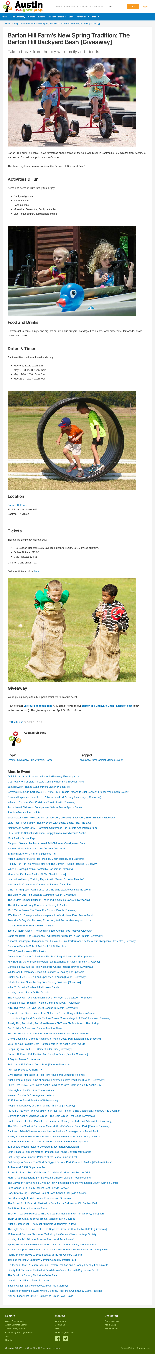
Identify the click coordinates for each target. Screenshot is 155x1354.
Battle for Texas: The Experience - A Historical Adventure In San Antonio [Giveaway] (55, 935)
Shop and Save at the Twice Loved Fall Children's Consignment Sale (46, 843)
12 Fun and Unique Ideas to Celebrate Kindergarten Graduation (43, 1146)
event (119, 760)
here (36, 571)
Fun (32, 760)
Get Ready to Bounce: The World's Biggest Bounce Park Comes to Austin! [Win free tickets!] (60, 1162)
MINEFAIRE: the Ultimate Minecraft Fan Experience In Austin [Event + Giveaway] (54, 961)
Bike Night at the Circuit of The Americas (31, 1090)
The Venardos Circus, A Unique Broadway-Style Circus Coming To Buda (48, 1033)
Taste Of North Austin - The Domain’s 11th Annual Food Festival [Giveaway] (50, 930)
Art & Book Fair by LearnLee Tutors (28, 1208)
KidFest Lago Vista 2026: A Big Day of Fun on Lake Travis (40, 1296)
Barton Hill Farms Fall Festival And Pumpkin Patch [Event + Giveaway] (48, 1054)
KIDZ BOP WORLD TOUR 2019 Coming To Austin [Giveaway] (43, 1008)
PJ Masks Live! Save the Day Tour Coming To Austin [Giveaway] (44, 982)
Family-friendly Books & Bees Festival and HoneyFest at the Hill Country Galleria (54, 1136)
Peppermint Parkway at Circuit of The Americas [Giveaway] (41, 1105)
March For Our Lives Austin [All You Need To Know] (37, 874)
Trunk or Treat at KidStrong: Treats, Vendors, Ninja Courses (41, 1218)
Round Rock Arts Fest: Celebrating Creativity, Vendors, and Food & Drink (49, 1172)
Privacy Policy (127, 1348)
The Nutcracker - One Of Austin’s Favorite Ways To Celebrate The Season (50, 997)
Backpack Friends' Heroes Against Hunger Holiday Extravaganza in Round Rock (53, 1131)
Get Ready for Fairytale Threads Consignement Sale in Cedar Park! (46, 781)
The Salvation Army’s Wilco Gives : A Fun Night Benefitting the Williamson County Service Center (63, 1182)
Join (133, 6)
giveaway (85, 760)
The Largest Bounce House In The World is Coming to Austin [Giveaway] (49, 900)
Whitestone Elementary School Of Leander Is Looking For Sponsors (46, 972)
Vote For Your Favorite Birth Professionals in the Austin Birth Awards (46, 1043)
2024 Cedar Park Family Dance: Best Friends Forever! (38, 1188)
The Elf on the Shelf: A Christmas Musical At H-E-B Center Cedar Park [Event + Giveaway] (59, 1126)
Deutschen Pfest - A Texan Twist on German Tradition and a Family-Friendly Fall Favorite (58, 1265)
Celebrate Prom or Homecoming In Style (30, 925)
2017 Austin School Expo (22, 838)
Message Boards (57, 16)
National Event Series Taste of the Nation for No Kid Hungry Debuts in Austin (51, 1013)
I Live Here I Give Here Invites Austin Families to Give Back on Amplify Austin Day (54, 1085)
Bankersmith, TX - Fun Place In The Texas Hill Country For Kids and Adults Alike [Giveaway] (60, 1121)
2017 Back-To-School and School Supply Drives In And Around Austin (47, 833)
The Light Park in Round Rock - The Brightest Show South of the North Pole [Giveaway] (57, 1229)
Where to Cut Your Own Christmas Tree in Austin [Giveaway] (42, 802)
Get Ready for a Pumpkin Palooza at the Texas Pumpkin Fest (42, 1157)
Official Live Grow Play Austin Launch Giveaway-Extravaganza (43, 776)
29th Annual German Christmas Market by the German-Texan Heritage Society (52, 1234)
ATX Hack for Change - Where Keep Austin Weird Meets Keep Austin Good (50, 915)
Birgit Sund (17, 722)
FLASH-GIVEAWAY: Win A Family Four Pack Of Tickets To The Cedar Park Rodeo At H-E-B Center (64, 1110)
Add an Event (111, 1328)
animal (102, 760)
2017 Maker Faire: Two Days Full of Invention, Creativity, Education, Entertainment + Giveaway (61, 817)
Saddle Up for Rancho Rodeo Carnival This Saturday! (38, 1285)
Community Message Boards (19, 1332)
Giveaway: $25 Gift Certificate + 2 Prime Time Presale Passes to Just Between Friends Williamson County (68, 792)
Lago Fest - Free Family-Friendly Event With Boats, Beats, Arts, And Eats (49, 822)
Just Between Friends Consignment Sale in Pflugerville (39, 786)
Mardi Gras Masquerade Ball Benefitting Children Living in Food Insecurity (49, 1177)
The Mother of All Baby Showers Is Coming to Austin (37, 905)
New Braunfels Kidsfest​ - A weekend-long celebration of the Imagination (48, 1141)
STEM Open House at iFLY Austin (27, 951)
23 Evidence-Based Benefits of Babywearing (33, 1100)
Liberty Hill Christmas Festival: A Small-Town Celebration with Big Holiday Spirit (53, 1270)
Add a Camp (111, 1325)
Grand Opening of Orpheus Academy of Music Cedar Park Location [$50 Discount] (54, 1038)
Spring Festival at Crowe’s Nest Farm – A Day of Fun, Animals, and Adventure (52, 1244)
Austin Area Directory (15, 1321)
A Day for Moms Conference (24, 1059)
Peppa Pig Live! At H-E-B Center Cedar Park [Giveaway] (40, 1049)
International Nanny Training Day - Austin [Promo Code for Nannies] (46, 879)
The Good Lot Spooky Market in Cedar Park (32, 1275)
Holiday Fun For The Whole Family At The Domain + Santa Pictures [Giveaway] (52, 863)
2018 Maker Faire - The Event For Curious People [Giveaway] (43, 910)
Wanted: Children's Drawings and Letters (31, 1095)
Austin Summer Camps (16, 1325)
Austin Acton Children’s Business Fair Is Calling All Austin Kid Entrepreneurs (51, 956)
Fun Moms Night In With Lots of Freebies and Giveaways (40, 1198)
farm (94, 760)
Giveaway (22, 760)
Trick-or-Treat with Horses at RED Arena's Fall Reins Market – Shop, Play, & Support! (56, 1213)
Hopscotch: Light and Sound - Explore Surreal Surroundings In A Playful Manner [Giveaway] (59, 1018)
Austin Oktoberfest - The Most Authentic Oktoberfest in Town (42, 1223)
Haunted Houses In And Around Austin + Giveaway (36, 848)
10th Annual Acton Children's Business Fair (32, 853)
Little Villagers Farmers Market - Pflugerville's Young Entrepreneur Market (49, 1151)
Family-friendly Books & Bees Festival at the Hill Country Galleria (45, 1254)
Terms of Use (143, 1348)
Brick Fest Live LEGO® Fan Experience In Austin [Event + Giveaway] (47, 977)
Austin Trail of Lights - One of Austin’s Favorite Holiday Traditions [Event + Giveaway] (56, 1080)
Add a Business (112, 1321)
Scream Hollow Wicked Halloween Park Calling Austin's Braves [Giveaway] (50, 966)
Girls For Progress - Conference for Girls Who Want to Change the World (49, 889)
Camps (31, 16)
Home (4, 16)
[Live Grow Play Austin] (23, 6)
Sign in (146, 6)
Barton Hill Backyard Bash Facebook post (107, 705)
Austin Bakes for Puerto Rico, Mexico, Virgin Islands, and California (46, 858)
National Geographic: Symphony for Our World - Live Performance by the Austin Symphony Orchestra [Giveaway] (72, 941)
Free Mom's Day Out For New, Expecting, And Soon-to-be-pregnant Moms (49, 920)
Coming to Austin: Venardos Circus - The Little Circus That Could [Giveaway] (51, 1116)
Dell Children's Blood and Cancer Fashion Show (35, 1028)
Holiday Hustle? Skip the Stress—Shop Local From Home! (41, 1239)
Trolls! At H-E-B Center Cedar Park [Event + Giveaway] (39, 1064)
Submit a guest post (64, 1332)
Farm (49, 760)
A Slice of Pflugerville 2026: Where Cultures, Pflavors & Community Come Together (55, 1290)
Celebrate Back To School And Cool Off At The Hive (37, 946)
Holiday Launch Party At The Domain (28, 992)
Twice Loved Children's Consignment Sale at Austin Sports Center (45, 807)
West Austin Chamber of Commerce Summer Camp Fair (39, 884)
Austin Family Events (15, 1328)
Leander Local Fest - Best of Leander (29, 1280)
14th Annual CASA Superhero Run (27, 1167)
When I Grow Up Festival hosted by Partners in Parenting (40, 869)
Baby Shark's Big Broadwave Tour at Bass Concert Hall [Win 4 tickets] (47, 1193)
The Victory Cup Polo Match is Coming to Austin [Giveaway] (42, 894)
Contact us (60, 1325)
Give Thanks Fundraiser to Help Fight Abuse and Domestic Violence (46, 1074)
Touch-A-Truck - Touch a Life (24, 812)
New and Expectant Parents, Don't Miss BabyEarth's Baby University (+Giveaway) (54, 797)
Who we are (60, 1321)
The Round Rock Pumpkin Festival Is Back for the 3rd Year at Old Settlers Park (53, 1203)
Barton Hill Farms (18, 505)
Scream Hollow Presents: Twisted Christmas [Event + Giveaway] (44, 1002)
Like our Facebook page (38, 705)
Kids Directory (17, 16)
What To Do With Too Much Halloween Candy (33, 987)
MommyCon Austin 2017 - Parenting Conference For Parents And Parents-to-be (52, 827)
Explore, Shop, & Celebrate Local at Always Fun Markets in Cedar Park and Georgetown (57, 1249)
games (111, 760)
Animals (39, 760)
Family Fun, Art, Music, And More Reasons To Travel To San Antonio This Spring (53, 1023)
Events (41, 16)
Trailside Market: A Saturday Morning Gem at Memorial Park (42, 1259)
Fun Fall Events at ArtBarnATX (25, 1069)
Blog (71, 16)
